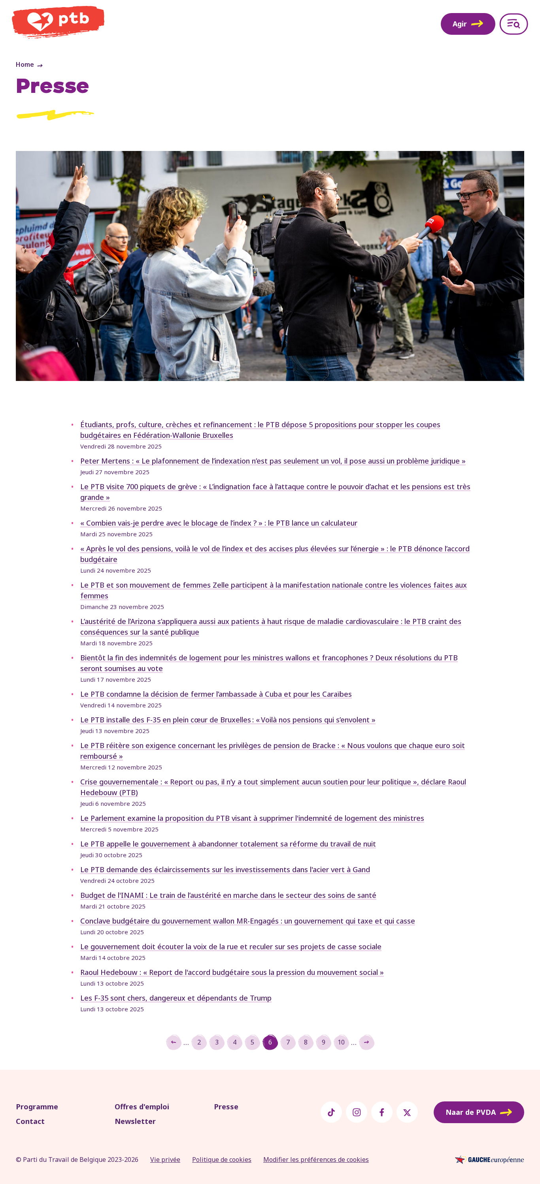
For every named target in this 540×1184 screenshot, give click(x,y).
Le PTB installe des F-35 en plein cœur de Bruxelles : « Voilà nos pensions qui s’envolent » (228, 719)
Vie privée (165, 1159)
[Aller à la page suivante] (366, 1042)
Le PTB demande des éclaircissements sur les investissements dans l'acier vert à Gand (225, 869)
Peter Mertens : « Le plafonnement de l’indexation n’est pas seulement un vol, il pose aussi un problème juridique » (273, 461)
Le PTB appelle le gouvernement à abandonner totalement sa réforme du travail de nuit (228, 843)
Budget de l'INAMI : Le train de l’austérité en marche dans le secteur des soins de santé (228, 895)
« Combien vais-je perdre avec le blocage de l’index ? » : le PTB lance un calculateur (218, 523)
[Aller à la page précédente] (173, 1042)
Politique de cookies (221, 1159)
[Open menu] (513, 24)
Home (25, 64)
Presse (226, 1106)
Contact (30, 1121)
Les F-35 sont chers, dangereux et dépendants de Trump (176, 998)
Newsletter (135, 1121)
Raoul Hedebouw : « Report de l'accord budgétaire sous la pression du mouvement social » (232, 972)
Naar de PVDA (471, 1112)
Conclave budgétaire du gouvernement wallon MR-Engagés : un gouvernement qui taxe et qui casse (247, 921)
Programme (37, 1106)
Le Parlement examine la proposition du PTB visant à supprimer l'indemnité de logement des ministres (252, 818)
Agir (460, 23)
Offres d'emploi (142, 1106)
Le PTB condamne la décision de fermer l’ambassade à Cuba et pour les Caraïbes (216, 694)
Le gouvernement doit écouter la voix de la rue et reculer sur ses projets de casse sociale (230, 946)
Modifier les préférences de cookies (316, 1159)
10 (343, 1044)
